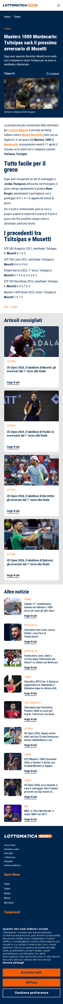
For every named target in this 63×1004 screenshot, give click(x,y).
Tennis (17, 16)
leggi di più (13, 382)
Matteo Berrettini (32, 135)
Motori (7, 898)
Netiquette (8, 861)
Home (7, 16)
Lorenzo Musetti (18, 130)
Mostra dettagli (13, 962)
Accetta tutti (31, 972)
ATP (6, 307)
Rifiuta (31, 982)
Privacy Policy (9, 845)
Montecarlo (11, 144)
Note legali (8, 853)
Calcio (7, 884)
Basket (7, 893)
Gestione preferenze (12, 865)
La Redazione (9, 857)
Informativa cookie (11, 849)
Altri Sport (9, 902)
